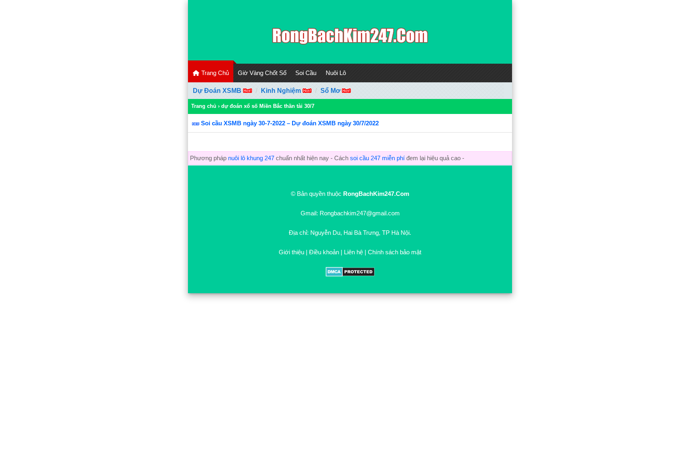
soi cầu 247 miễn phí (377, 158)
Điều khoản (324, 252)
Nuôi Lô (336, 72)
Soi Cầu (305, 72)
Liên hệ (353, 252)
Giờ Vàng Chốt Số (262, 72)
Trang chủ (203, 106)
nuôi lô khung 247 (251, 158)
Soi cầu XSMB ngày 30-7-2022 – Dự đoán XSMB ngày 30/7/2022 (290, 123)
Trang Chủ (214, 72)
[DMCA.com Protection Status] (350, 274)
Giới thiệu (291, 252)
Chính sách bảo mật (394, 252)
